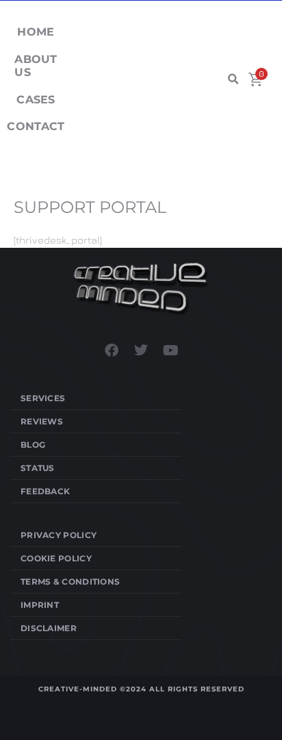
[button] (232, 79)
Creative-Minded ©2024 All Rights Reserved (141, 689)
